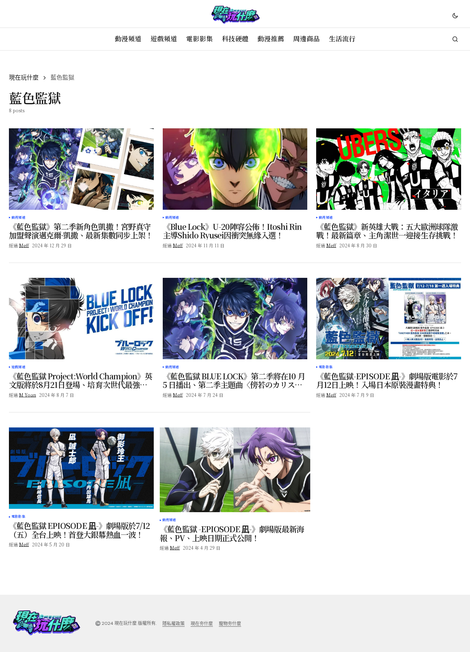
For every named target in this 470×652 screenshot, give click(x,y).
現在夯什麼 (202, 624)
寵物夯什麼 (230, 624)
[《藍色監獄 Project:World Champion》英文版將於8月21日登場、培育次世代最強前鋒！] (81, 318)
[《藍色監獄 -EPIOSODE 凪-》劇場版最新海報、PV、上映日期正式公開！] (235, 469)
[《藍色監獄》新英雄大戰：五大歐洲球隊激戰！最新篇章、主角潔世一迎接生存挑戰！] (388, 169)
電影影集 (326, 367)
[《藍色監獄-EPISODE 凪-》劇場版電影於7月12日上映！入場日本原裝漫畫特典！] (388, 318)
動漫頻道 (18, 217)
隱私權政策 (173, 624)
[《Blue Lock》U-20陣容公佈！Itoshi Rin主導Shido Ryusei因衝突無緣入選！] (235, 169)
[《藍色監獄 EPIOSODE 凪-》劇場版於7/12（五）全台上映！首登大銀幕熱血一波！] (81, 468)
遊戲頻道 (18, 367)
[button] (455, 15)
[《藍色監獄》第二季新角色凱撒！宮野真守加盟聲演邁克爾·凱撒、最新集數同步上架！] (81, 169)
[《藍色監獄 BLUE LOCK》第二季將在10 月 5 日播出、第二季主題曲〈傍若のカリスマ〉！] (235, 318)
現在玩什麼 (24, 77)
